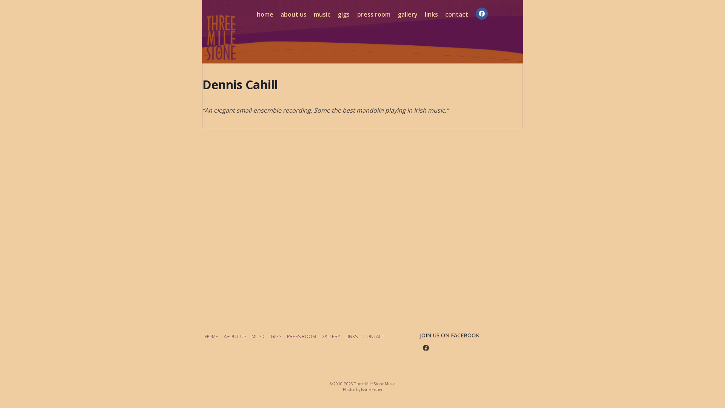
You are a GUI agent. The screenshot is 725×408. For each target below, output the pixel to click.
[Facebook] (482, 14)
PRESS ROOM (373, 14)
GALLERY (408, 14)
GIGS (344, 14)
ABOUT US (294, 14)
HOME (265, 14)
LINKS (431, 14)
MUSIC (322, 14)
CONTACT (456, 14)
